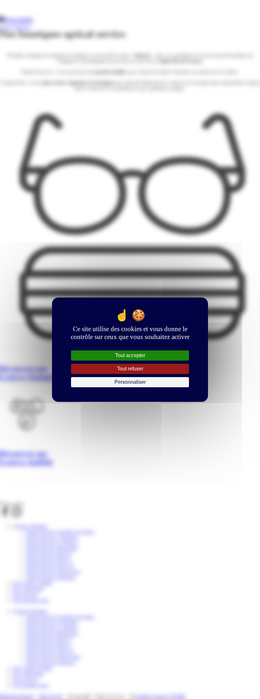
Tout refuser (130, 368)
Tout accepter (130, 355)
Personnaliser (130, 382)
